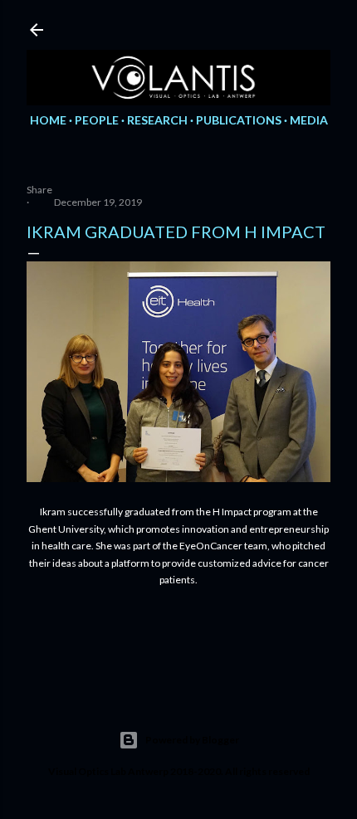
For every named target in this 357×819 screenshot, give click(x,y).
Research (157, 120)
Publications (238, 120)
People (97, 120)
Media (309, 120)
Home (48, 120)
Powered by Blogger (192, 740)
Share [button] (39, 189)
